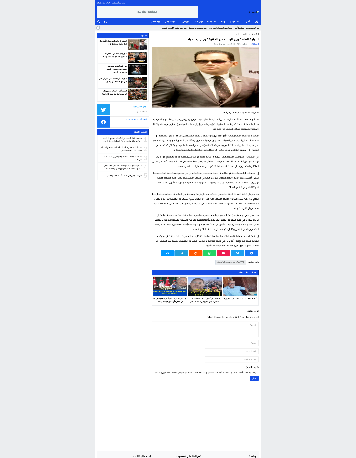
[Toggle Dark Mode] (106, 21)
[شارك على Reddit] (196, 253)
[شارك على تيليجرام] (182, 253)
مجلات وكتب (170, 21)
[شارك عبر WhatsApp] (210, 253)
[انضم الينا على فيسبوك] (98, 28)
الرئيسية (256, 21)
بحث (98, 21)
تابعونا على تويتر (141, 112)
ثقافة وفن (234, 21)
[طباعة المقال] (168, 253)
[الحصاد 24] (228, 12)
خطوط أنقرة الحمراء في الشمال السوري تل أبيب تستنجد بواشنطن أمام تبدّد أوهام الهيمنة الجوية (203, 28)
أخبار (248, 21)
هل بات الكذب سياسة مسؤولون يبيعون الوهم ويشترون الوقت (117, 69)
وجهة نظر (155, 21)
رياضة (223, 21)
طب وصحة (211, 21)
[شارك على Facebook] (252, 253)
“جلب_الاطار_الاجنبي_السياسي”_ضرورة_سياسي (237, 298)
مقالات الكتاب (242, 34)
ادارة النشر (254, 44)
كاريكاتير (185, 21)
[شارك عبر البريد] (224, 253)
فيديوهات (199, 21)
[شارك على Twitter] (238, 253)
